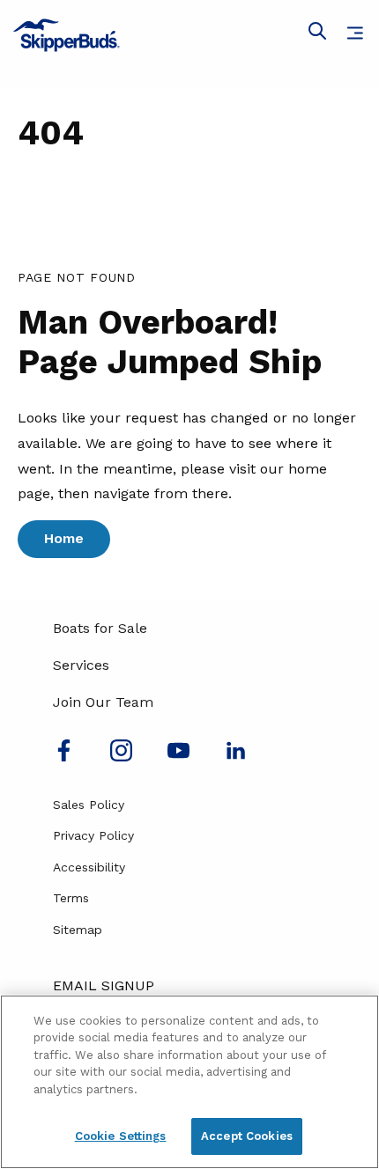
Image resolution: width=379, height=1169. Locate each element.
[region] (189, 1082)
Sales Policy (88, 805)
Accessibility (89, 867)
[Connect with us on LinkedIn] (236, 756)
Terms (71, 898)
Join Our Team (103, 702)
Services (81, 665)
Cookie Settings (121, 1136)
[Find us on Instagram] (121, 756)
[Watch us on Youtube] (178, 756)
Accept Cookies (247, 1136)
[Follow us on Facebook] (64, 756)
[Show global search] (317, 34)
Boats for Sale (100, 628)
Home (64, 538)
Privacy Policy (93, 835)
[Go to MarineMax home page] (189, 35)
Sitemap (77, 930)
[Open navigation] (355, 33)
